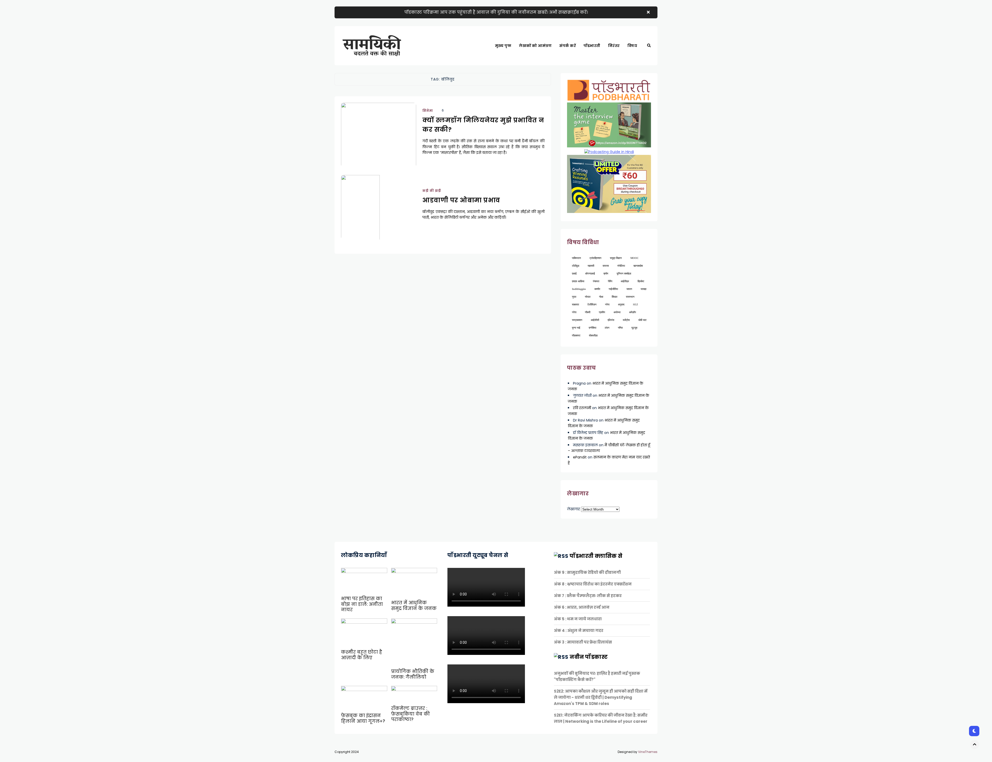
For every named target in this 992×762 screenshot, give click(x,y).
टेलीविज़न (591, 304)
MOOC (634, 258)
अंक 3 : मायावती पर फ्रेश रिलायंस (583, 642)
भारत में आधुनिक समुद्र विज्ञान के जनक (414, 606)
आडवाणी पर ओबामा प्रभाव (461, 200)
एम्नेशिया (592, 327)
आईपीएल (625, 281)
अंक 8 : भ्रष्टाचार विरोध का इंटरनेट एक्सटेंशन (593, 584)
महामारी (591, 265)
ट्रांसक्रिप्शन (595, 258)
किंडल (614, 296)
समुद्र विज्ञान (616, 258)
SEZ (635, 304)
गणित (620, 327)
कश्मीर (597, 289)
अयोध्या (617, 312)
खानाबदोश (638, 265)
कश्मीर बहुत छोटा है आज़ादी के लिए (361, 655)
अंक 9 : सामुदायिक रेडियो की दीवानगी (587, 572)
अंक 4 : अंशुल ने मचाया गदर (578, 630)
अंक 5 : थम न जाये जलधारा (578, 619)
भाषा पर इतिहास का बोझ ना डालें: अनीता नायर (362, 604)
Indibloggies (579, 289)
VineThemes (647, 752)
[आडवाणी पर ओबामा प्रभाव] (378, 213)
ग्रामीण (602, 312)
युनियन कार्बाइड (624, 273)
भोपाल (588, 296)
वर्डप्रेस (626, 320)
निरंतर (614, 45)
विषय (632, 45)
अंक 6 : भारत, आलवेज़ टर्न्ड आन (581, 607)
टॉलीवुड (575, 265)
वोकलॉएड (593, 335)
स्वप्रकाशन (577, 320)
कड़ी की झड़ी (639, 63)
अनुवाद (621, 304)
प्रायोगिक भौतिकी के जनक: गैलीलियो (412, 674)
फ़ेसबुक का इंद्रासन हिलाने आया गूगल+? (363, 718)
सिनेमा (427, 110)
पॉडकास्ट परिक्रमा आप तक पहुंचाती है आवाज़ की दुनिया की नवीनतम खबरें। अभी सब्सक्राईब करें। (496, 12)
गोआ (601, 296)
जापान (629, 289)
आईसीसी (595, 320)
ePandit (580, 457)
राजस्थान (630, 296)
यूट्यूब (634, 327)
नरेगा (607, 304)
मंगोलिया (621, 265)
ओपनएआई (590, 273)
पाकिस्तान (576, 258)
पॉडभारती (592, 45)
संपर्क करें (567, 45)
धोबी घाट (642, 320)
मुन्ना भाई (576, 327)
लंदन (607, 327)
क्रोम (605, 273)
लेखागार (573, 509)
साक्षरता (575, 304)
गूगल (574, 296)
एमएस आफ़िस (578, 281)
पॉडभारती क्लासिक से (596, 556)
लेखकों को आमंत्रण (535, 45)
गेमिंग (610, 281)
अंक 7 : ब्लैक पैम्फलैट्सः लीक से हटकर (588, 595)
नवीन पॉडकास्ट (589, 657)
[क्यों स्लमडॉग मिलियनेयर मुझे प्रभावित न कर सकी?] (378, 141)
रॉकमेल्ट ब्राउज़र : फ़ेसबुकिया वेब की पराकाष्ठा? (410, 714)
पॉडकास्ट (576, 335)
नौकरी (587, 312)
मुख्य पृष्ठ (503, 45)
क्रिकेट (641, 281)
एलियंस (611, 320)
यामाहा (643, 289)
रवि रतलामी (582, 407)
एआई (574, 273)
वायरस (606, 265)
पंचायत (596, 281)
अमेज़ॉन (632, 312)
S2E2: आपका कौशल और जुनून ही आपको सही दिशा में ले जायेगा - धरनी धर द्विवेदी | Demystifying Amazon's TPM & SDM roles (600, 697)
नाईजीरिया (613, 289)
